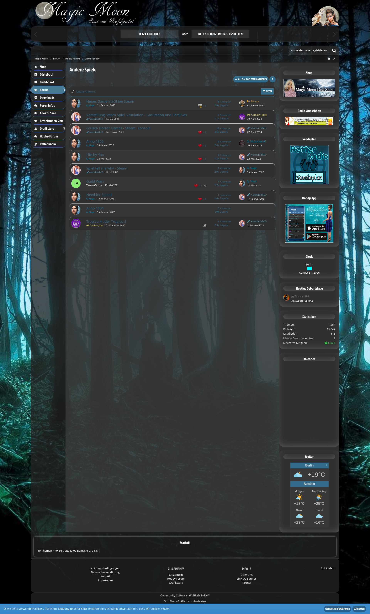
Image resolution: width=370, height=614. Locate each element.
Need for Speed (99, 194)
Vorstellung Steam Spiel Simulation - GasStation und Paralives (136, 115)
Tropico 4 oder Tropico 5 (106, 221)
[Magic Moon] (185, 13)
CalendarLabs (309, 441)
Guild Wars (95, 181)
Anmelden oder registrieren (309, 50)
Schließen (359, 609)
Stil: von (185, 601)
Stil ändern (328, 568)
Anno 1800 (94, 141)
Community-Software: (185, 595)
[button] (272, 79)
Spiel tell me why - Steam (106, 168)
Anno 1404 (94, 208)
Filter (268, 91)
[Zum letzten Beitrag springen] (242, 103)
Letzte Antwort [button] (85, 91)
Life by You (95, 154)
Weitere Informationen (337, 609)
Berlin (309, 264)
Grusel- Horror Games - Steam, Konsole (118, 128)
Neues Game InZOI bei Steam (110, 101)
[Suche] (334, 50)
